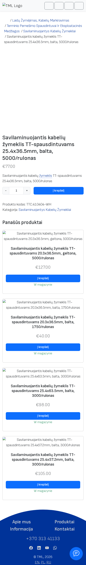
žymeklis (45, 176)
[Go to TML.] (6, 20)
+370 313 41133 (43, 538)
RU (48, 562)
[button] (21, 522)
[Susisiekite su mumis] (76, 553)
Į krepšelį (58, 191)
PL (43, 562)
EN (37, 562)
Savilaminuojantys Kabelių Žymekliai (45, 210)
